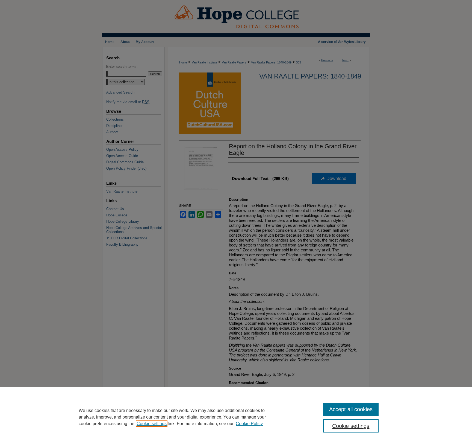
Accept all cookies (351, 409)
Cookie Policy (249, 423)
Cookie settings (152, 423)
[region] (236, 417)
